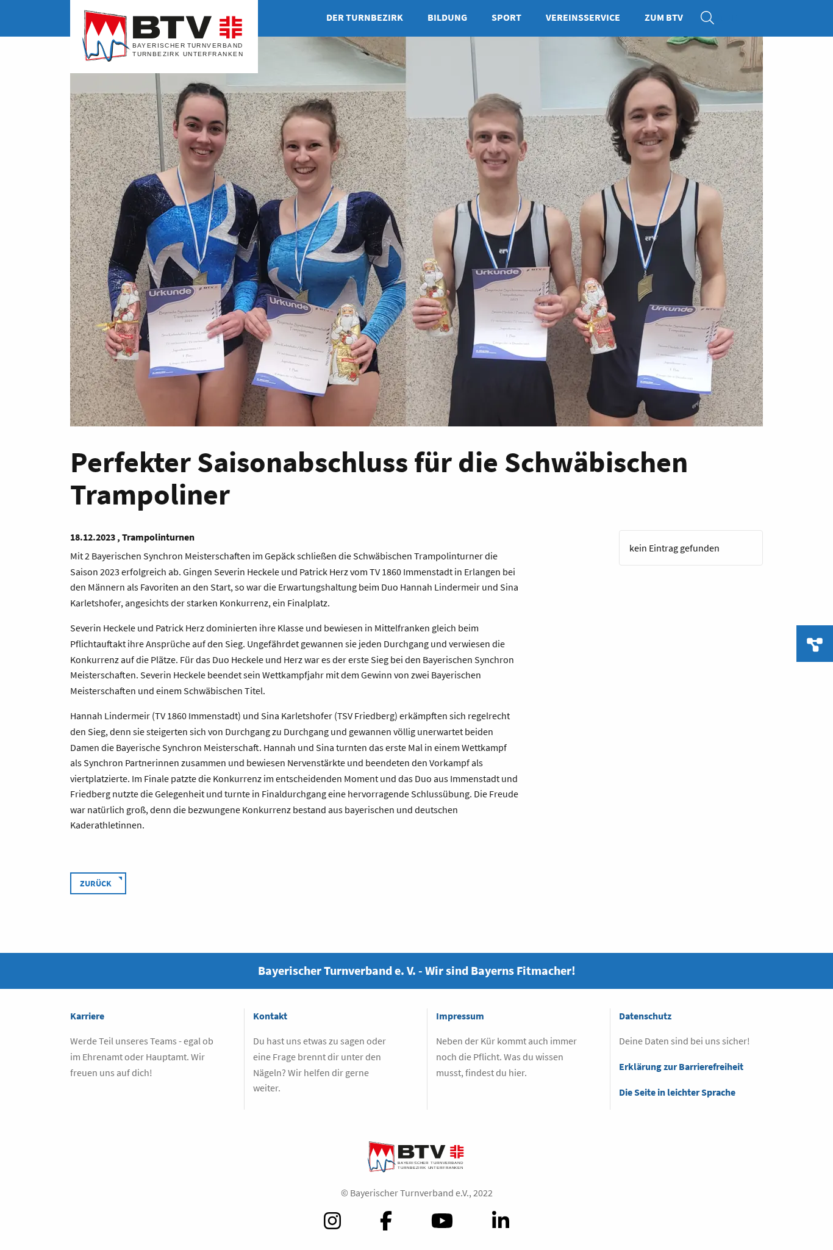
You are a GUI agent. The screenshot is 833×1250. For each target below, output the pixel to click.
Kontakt (270, 1016)
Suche (713, 17)
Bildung (447, 17)
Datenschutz (645, 1016)
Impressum (460, 1016)
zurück (96, 883)
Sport (506, 17)
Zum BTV (664, 17)
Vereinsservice (583, 17)
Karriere (87, 1016)
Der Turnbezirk (364, 17)
